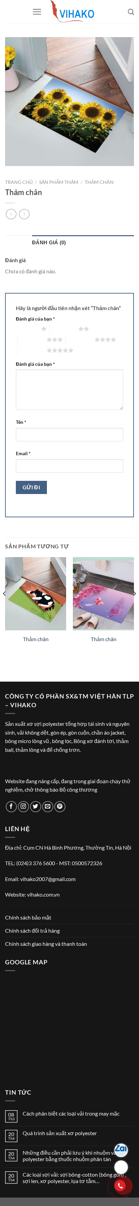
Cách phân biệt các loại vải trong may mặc (71, 1113)
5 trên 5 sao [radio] (32, 350)
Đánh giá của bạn (35, 319)
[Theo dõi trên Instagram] (23, 806)
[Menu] (37, 11)
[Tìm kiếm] (131, 12)
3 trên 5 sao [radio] (32, 339)
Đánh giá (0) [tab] (49, 242)
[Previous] (4, 606)
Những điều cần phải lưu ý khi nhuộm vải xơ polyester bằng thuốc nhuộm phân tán (74, 1155)
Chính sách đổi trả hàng (32, 930)
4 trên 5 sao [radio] (80, 339)
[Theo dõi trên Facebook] (11, 806)
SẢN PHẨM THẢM (58, 182)
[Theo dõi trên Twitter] (35, 806)
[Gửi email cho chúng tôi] (47, 806)
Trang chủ (19, 182)
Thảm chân (99, 182)
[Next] (134, 606)
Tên (21, 422)
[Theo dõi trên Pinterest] (59, 806)
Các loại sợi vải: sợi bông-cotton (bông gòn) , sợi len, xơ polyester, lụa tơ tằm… (74, 1177)
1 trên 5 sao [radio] (26, 328)
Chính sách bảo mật (28, 917)
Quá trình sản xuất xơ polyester (60, 1133)
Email (23, 453)
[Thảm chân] (35, 593)
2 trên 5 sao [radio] (64, 328)
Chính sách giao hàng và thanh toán (46, 943)
